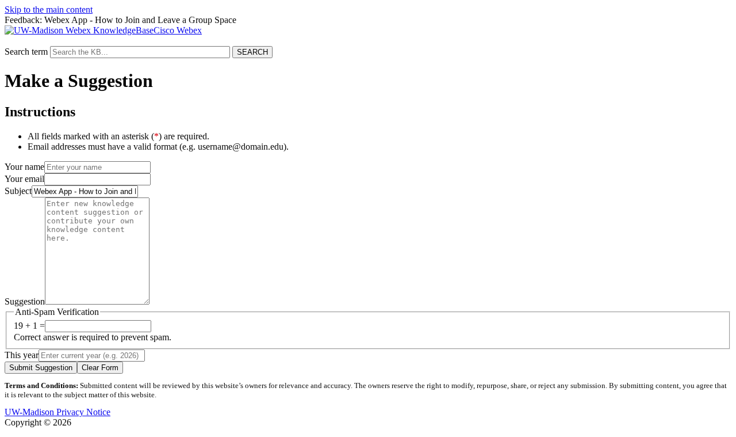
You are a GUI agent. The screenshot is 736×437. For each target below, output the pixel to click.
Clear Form (100, 367)
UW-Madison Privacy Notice (57, 412)
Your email (24, 179)
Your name (24, 167)
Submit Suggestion (40, 367)
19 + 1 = (29, 325)
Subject (18, 191)
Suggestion (25, 301)
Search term (26, 51)
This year (22, 355)
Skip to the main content (49, 9)
